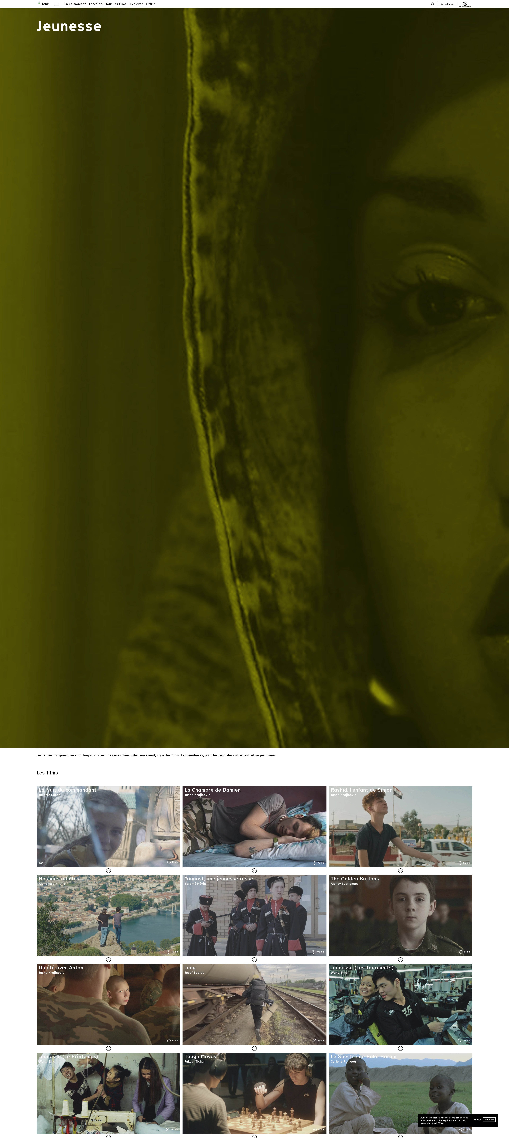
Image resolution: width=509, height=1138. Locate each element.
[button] (433, 4)
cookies (464, 1117)
